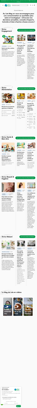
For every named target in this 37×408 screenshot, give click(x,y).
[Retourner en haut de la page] (34, 321)
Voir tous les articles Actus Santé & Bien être (25, 138)
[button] (2, 404)
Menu (18, 406)
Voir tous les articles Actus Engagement (26, 30)
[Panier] (34, 5)
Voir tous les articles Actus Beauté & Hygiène (25, 177)
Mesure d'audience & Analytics (7, 399)
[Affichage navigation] (3, 5)
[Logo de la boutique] (8, 5)
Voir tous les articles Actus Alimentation (26, 88)
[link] (31, 5)
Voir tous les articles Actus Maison (27, 236)
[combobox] (20, 5)
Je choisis (6, 403)
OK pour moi (16, 403)
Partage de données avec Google (7, 398)
